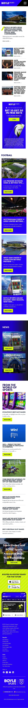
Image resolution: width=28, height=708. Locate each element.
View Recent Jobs (6, 666)
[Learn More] (14, 582)
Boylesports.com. (12, 699)
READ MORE (8, 192)
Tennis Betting (5, 645)
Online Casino (5, 651)
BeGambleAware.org (20, 692)
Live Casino (4, 649)
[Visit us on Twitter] (7, 672)
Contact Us (4, 658)
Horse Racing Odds (6, 643)
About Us (4, 660)
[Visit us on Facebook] (3, 672)
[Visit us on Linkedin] (13, 672)
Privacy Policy (5, 662)
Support (4, 656)
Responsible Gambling (7, 664)
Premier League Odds (7, 647)
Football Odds (5, 641)
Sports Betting (5, 639)
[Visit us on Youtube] (10, 672)
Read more (7, 419)
